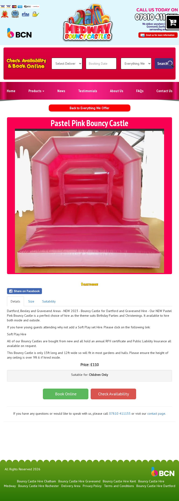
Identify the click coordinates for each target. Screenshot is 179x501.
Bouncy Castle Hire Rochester (38, 486)
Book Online (65, 394)
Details (15, 301)
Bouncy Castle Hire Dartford (155, 486)
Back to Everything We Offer (89, 108)
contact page (156, 413)
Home (11, 90)
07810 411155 (120, 413)
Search (162, 63)
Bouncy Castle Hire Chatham (36, 481)
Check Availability (113, 394)
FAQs (139, 90)
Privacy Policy (92, 486)
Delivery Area (70, 486)
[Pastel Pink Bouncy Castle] (89, 201)
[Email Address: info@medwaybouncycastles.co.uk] (158, 35)
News (61, 90)
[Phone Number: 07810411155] (156, 16)
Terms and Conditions (119, 486)
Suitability (49, 301)
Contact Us (164, 90)
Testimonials (87, 90)
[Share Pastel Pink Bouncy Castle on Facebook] (89, 291)
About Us (116, 90)
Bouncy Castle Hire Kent (119, 481)
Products (35, 90)
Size (31, 301)
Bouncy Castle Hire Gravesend (79, 481)
